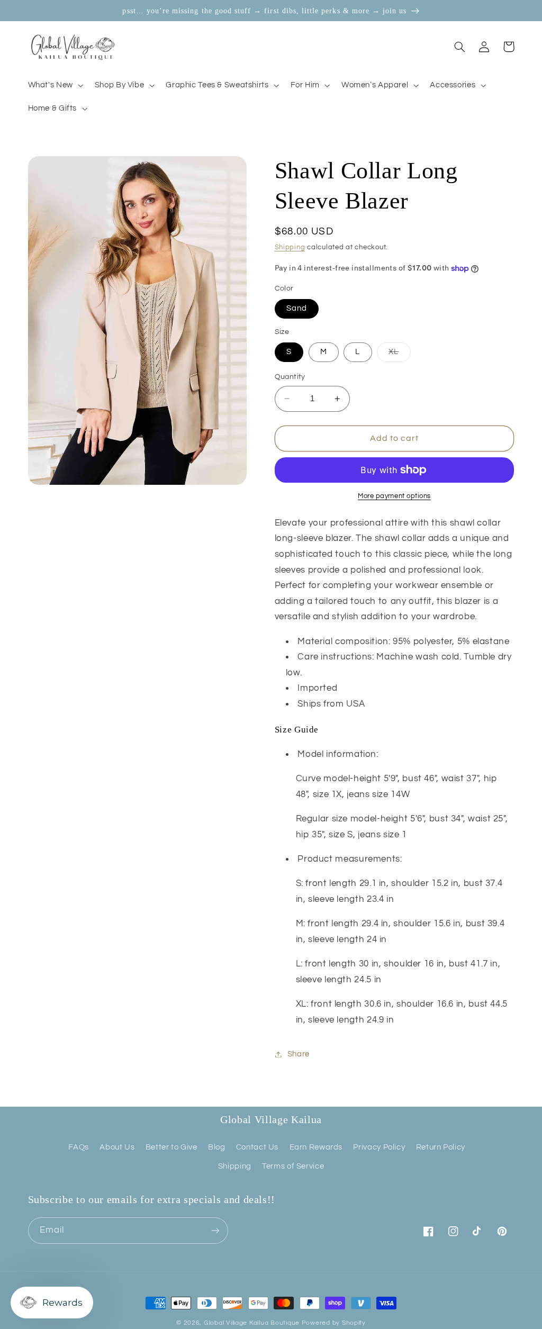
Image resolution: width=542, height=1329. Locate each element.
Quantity (290, 377)
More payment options (394, 496)
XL (399, 354)
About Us (117, 1147)
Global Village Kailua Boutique (252, 1323)
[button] (54, 85)
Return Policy (440, 1147)
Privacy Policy (379, 1147)
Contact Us (257, 1147)
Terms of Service (293, 1166)
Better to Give (171, 1147)
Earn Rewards (316, 1147)
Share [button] (298, 1054)
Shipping (290, 247)
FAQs (78, 1147)
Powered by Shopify (334, 1323)
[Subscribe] (215, 1230)
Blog (216, 1147)
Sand (296, 308)
